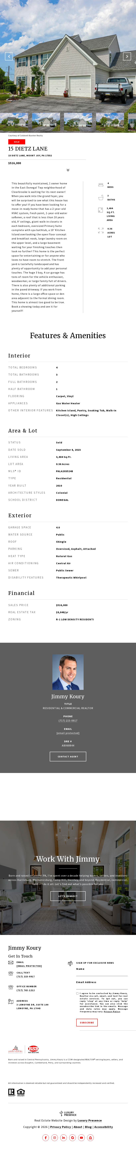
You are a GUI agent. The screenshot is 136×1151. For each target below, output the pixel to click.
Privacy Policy (112, 1011)
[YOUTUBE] (81, 1137)
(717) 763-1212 (26, 990)
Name (80, 968)
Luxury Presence (90, 1120)
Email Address (86, 982)
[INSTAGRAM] (54, 1137)
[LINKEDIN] (63, 1137)
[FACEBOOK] (45, 1137)
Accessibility (103, 1127)
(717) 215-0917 (68, 720)
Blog (88, 1127)
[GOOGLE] (72, 1137)
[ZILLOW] (90, 1137)
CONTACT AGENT (68, 756)
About (78, 1127)
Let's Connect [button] (68, 896)
